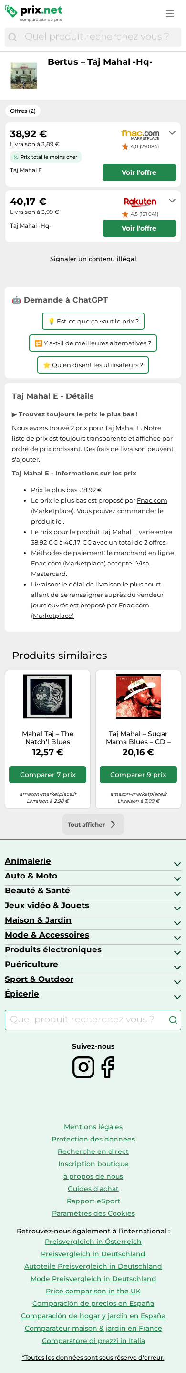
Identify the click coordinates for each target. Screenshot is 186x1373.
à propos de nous (93, 1176)
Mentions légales (93, 1126)
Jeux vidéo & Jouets (47, 905)
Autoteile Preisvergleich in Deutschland (93, 1266)
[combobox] (100, 37)
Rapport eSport (93, 1201)
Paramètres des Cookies (93, 1213)
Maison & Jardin (38, 920)
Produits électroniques (53, 949)
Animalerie (28, 861)
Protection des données (93, 1139)
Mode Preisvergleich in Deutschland (93, 1278)
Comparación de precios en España (93, 1303)
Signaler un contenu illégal (93, 258)
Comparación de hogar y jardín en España (93, 1316)
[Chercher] (12, 37)
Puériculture (31, 964)
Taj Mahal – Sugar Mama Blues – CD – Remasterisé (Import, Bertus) (138, 738)
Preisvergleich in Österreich (93, 1241)
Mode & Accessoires (47, 934)
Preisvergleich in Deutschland (93, 1254)
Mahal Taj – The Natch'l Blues (48, 738)
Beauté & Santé (37, 890)
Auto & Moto (31, 875)
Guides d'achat (93, 1188)
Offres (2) (23, 110)
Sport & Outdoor (39, 979)
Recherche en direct (93, 1151)
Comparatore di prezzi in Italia (93, 1340)
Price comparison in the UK (93, 1291)
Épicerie (22, 994)
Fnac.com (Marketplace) (68, 563)
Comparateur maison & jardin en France (93, 1328)
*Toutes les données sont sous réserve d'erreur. (93, 1357)
